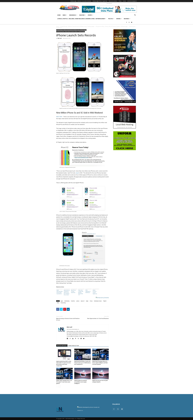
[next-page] (60, 386)
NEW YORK (59, 116)
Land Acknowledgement (132, 1)
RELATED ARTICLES (62, 345)
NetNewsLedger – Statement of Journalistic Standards (80, 1)
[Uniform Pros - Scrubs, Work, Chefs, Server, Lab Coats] (124, 140)
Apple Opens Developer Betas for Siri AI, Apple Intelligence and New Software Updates (100, 363)
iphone (77, 301)
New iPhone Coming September (73, 291)
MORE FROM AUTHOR (73, 345)
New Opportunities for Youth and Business (98, 318)
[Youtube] (132, 22)
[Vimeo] (81, 339)
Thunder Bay (63, 302)
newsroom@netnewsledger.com (91, 410)
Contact (124, 1)
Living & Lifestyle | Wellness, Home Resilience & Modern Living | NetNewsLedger (81, 18)
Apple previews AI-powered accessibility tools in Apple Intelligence (80, 382)
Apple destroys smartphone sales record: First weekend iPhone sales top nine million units (67, 292)
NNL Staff (60, 38)
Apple (77, 173)
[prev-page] (57, 386)
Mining (118, 18)
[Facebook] (126, 22)
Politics (110, 18)
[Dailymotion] (68, 339)
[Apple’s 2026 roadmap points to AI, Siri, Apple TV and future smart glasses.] (64, 373)
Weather (81, 15)
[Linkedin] (68, 309)
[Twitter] (129, 22)
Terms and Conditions (113, 1)
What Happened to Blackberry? (88, 291)
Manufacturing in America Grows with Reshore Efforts (68, 319)
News (64, 15)
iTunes (91, 301)
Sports (90, 15)
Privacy (120, 1)
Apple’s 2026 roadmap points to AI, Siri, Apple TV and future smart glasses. (64, 382)
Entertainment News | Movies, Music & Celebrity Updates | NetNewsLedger (112, 26)
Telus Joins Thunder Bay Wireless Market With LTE (80, 292)
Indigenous (72, 15)
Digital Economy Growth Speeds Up (95, 292)
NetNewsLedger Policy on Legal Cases (100, 1)
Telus (58, 302)
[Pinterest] (64, 309)
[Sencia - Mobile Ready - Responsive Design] (124, 117)
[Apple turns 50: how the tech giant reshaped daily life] (100, 373)
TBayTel (104, 301)
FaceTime (73, 301)
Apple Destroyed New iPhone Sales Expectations (60, 292)
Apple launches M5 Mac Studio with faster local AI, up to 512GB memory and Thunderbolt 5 (82, 363)
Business (126, 18)
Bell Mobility (67, 301)
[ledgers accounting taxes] (124, 91)
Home (59, 15)
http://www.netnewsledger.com (73, 329)
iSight (87, 301)
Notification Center (98, 301)
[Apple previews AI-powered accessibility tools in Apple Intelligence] (82, 373)
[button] (135, 15)
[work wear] (124, 66)
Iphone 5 (82, 301)
